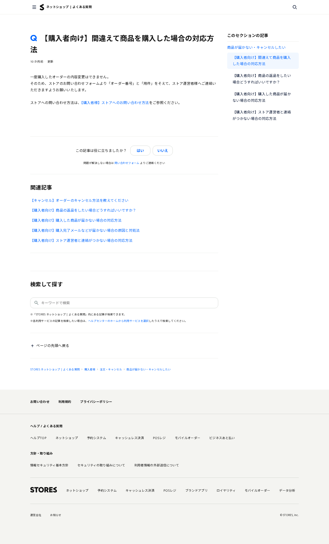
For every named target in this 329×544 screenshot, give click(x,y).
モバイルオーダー (188, 438)
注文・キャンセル (111, 369)
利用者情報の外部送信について (156, 465)
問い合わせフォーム (127, 163)
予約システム (96, 438)
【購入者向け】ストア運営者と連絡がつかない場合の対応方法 (262, 115)
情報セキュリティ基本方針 (49, 465)
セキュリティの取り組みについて (101, 465)
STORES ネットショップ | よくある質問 (55, 369)
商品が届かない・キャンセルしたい (256, 47)
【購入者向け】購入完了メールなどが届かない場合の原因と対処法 (85, 230)
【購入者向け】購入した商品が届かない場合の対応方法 (262, 97)
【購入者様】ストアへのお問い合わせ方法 (115, 102)
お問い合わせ (39, 402)
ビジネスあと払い (222, 438)
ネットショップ (67, 438)
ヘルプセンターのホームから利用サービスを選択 (118, 321)
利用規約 (64, 402)
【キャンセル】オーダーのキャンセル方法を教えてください (79, 200)
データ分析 (287, 490)
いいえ (162, 150)
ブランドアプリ (196, 490)
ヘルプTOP (38, 438)
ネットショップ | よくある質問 (69, 7)
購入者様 (89, 369)
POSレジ (159, 438)
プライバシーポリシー (96, 402)
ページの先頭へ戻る (52, 345)
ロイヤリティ (226, 490)
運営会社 (35, 515)
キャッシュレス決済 (129, 438)
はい (140, 150)
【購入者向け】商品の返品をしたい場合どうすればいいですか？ (262, 79)
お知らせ (55, 515)
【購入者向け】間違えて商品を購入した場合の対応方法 (262, 60)
